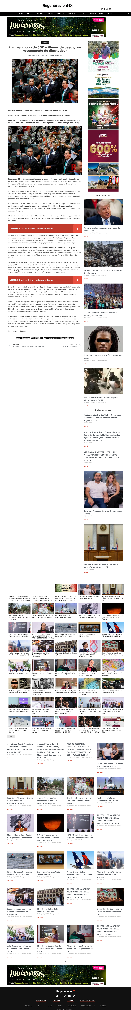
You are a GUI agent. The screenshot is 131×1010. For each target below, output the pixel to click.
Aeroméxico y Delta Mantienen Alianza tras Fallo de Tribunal (112, 635)
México (30, 14)
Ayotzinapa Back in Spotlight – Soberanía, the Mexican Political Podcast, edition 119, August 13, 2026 (102, 418)
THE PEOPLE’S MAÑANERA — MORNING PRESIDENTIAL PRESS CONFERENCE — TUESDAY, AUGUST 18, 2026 (65, 711)
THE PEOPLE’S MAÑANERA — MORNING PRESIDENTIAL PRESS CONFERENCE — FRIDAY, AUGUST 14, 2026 (89, 730)
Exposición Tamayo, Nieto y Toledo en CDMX (88, 635)
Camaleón (60, 14)
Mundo (50, 14)
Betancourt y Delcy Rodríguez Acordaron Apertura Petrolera (65, 692)
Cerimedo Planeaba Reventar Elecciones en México (89, 597)
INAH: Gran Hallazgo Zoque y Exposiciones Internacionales (18, 635)
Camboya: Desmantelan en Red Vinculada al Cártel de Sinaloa (42, 616)
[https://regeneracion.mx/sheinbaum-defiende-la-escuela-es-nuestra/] (65, 647)
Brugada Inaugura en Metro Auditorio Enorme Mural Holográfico (41, 654)
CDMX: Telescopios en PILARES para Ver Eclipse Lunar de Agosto (112, 617)
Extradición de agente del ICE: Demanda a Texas (112, 692)
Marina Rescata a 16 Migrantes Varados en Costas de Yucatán (19, 654)
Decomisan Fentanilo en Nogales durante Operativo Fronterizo (88, 692)
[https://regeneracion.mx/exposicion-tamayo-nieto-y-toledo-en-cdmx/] (89, 629)
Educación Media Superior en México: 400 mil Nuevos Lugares (42, 730)
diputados (26, 338)
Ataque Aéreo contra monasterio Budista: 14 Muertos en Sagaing (19, 617)
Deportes (82, 14)
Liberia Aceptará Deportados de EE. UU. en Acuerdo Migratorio (112, 673)
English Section (96, 14)
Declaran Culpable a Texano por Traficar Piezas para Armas (19, 692)
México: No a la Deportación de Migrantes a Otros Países (89, 616)
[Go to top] (127, 1006)
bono (18, 338)
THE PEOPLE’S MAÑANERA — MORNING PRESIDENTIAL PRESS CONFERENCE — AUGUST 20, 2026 (89, 654)
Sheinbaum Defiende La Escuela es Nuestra (66, 654)
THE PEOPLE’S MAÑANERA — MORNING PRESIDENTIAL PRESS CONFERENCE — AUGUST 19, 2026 (89, 673)
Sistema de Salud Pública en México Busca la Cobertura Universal (18, 730)
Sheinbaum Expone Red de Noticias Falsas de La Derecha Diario (42, 673)
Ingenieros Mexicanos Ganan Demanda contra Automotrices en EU (112, 598)
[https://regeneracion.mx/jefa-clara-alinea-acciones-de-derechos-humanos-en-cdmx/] (18, 704)
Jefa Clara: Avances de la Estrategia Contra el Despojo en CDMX (90, 711)
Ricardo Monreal (67, 338)
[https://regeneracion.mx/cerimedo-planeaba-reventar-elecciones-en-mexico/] (89, 591)
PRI (41, 338)
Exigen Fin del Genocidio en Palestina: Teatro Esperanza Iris (112, 654)
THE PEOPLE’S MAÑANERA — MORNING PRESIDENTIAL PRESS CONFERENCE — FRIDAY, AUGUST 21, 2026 (43, 636)
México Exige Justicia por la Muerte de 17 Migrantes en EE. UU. (65, 673)
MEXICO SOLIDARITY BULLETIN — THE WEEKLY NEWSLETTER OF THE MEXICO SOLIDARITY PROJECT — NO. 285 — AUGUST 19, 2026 (65, 598)
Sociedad (45, 42)
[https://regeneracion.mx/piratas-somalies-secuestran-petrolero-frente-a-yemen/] (65, 629)
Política (40, 14)
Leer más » (86, 236)
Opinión (71, 14)
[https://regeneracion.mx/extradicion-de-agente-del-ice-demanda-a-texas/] (112, 685)
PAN (32, 338)
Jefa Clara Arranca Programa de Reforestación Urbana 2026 (19, 673)
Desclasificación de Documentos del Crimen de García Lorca (41, 692)
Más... (11, 737)
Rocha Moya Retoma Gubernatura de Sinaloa (63, 616)
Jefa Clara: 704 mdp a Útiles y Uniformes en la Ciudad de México (112, 711)
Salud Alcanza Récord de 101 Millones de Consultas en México (41, 711)
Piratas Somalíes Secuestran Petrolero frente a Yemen (65, 635)
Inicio (21, 14)
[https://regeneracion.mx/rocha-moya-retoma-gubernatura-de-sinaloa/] (65, 610)
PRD (37, 338)
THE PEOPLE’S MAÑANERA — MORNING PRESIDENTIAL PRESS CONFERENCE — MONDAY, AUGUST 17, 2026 (65, 730)
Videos (109, 14)
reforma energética (51, 338)
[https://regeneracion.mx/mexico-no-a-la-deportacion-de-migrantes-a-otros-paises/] (89, 610)
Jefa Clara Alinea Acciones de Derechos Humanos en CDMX (19, 710)
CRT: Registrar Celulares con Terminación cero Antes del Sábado (111, 730)
